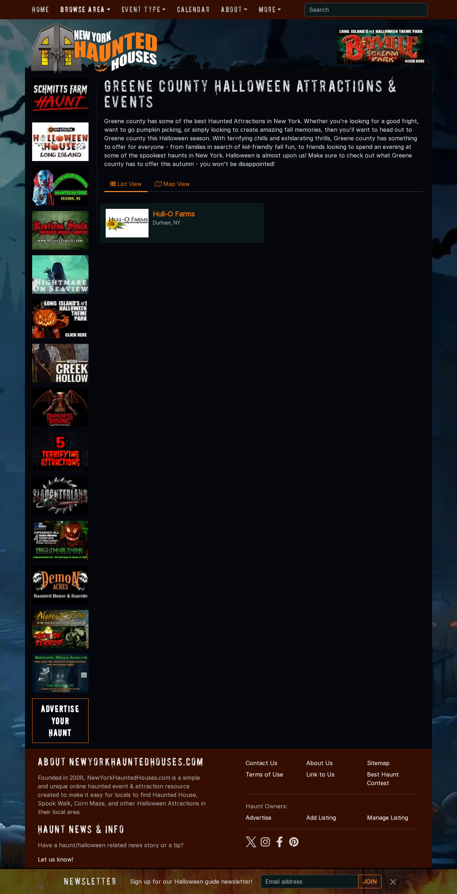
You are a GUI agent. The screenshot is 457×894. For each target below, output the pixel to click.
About (231, 9)
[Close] (393, 882)
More (267, 9)
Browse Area (82, 9)
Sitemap (378, 763)
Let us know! (55, 859)
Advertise (258, 817)
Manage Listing (387, 817)
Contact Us (261, 763)
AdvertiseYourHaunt (60, 720)
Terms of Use (264, 774)
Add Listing (321, 817)
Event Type (141, 9)
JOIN (370, 881)
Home (40, 9)
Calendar (193, 9)
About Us (319, 763)
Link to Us (320, 774)
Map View (175, 183)
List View (129, 183)
